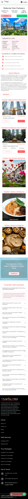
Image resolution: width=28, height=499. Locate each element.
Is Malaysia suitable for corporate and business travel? (12, 384)
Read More (6, 94)
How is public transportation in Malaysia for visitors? (13, 332)
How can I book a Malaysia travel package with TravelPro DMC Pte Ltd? (13, 389)
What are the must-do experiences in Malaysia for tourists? (11, 356)
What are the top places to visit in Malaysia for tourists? (13, 318)
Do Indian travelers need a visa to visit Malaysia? (12, 308)
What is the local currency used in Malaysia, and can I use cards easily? (13, 337)
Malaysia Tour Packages (7, 455)
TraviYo (15, 497)
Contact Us (14, 273)
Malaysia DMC (4, 444)
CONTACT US (21, 151)
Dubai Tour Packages (6, 461)
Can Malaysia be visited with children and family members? (13, 360)
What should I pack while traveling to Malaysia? (11, 365)
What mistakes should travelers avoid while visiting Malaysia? (13, 379)
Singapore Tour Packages (7, 452)
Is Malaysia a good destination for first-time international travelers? (13, 288)
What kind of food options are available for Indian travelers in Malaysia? (13, 346)
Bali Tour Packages (5, 464)
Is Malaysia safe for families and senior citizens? (12, 341)
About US (3, 423)
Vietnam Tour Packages (7, 458)
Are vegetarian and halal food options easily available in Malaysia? (13, 351)
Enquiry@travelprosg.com (11, 478)
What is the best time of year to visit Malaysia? (11, 303)
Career (2, 432)
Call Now (22, 15)
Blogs (2, 429)
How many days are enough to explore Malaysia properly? (12, 313)
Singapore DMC (5, 441)
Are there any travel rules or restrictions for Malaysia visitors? (13, 370)
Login (25, 2)
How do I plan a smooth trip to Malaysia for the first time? (13, 375)
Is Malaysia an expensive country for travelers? (11, 322)
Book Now (6, 16)
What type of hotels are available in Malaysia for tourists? (13, 327)
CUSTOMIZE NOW (7, 151)
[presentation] (2, 111)
